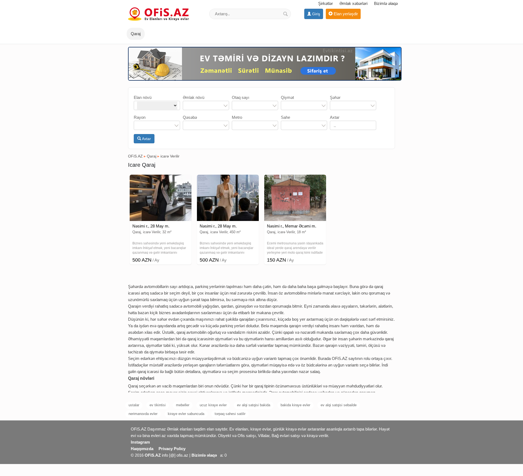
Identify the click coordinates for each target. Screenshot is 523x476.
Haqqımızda (142, 448)
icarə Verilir (170, 156)
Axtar (146, 139)
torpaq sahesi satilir (230, 414)
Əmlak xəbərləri (353, 3)
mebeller (182, 405)
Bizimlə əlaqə (386, 3)
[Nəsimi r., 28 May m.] (160, 181)
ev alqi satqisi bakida (253, 405)
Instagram (140, 442)
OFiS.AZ (135, 156)
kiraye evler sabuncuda (186, 414)
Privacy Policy (172, 448)
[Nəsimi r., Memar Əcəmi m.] (295, 181)
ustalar (134, 405)
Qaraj (151, 156)
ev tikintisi (158, 405)
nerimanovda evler (143, 414)
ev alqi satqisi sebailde (339, 405)
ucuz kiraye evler (213, 405)
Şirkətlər (325, 3)
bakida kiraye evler (295, 405)
